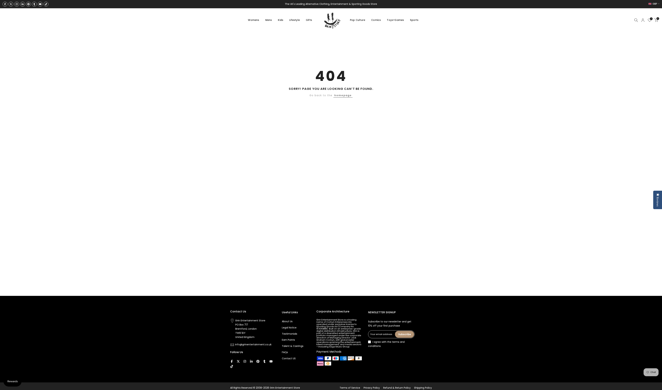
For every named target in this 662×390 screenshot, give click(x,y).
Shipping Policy (423, 387)
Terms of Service (350, 387)
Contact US (289, 358)
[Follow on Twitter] (10, 4)
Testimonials (289, 334)
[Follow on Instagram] (16, 4)
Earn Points (288, 340)
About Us (287, 321)
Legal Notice (289, 327)
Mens (268, 20)
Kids (280, 20)
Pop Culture (357, 20)
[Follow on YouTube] (40, 4)
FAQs (285, 352)
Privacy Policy (372, 387)
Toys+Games (395, 20)
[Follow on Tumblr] (34, 4)
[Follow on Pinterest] (28, 4)
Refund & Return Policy (397, 387)
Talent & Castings (292, 346)
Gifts (309, 20)
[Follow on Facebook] (5, 4)
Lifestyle (294, 20)
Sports (414, 20)
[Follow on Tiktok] (46, 4)
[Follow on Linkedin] (22, 4)
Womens (253, 20)
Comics (376, 20)
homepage (343, 95)
